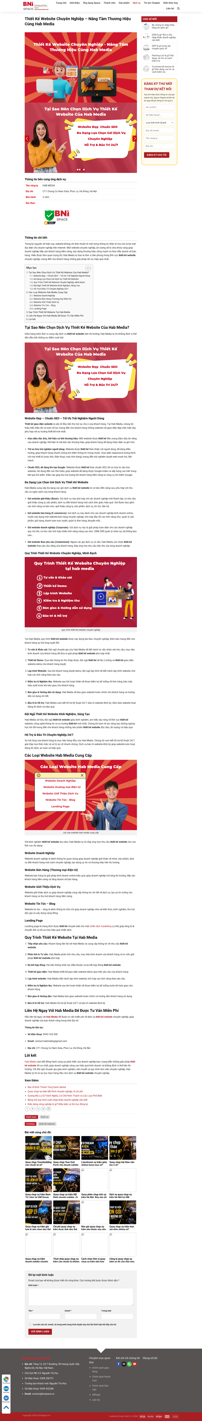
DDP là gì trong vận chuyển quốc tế (161, 47)
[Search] (178, 8)
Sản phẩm (124, 2)
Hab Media (30, 1061)
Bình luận (33, 1285)
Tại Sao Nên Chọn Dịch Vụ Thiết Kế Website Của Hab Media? (59, 272)
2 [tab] (79, 169)
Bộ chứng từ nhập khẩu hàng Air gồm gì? (163, 26)
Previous (27, 139)
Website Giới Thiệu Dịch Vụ (46, 302)
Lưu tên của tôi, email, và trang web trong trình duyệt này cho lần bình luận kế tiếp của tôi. (75, 1324)
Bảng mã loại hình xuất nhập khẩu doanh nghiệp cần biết (57, 1099)
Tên (30, 1311)
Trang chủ (61, 2)
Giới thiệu (75, 2)
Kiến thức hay (170, 2)
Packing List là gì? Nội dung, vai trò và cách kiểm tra (163, 58)
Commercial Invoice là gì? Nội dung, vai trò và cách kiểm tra (163, 69)
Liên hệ (170, 8)
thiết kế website (47, 1124)
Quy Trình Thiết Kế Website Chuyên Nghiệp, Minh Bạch (59, 282)
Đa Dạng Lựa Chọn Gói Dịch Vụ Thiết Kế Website (56, 279)
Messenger (6, 1402)
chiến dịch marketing (100, 926)
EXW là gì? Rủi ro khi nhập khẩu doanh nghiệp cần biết (164, 37)
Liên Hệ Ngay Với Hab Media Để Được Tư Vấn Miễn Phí (56, 315)
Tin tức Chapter (152, 2)
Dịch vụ (136, 2)
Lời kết (32, 319)
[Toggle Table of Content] (86, 268)
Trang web (106, 1311)
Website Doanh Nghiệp (44, 295)
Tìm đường (6, 1383)
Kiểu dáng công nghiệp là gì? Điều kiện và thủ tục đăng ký (58, 1104)
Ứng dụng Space (91, 2)
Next (134, 139)
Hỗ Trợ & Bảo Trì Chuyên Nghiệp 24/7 (51, 289)
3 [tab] (82, 169)
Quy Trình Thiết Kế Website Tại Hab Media (49, 312)
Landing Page (40, 308)
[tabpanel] (81, 138)
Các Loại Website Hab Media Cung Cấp (48, 292)
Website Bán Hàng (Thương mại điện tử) (52, 299)
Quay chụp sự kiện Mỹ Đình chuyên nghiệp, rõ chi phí (55, 1091)
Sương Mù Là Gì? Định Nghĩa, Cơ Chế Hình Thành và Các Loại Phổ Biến (65, 1095)
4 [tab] (84, 169)
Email (68, 1311)
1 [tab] (77, 169)
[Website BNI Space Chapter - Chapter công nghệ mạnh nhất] (35, 6)
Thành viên (109, 2)
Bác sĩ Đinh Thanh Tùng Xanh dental (47, 1087)
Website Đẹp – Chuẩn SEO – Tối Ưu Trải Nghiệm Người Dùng (62, 276)
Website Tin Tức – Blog (44, 305)
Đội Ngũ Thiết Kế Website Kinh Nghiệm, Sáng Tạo (57, 285)
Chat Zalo (6, 1392)
